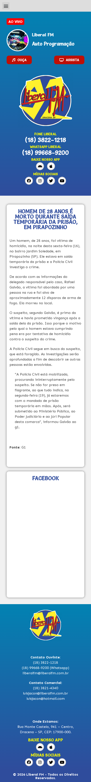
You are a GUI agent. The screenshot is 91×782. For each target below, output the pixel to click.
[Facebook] (29, 181)
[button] (5, 5)
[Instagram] (40, 181)
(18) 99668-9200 (45, 152)
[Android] (40, 166)
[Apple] (51, 166)
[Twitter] (51, 181)
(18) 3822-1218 (45, 140)
